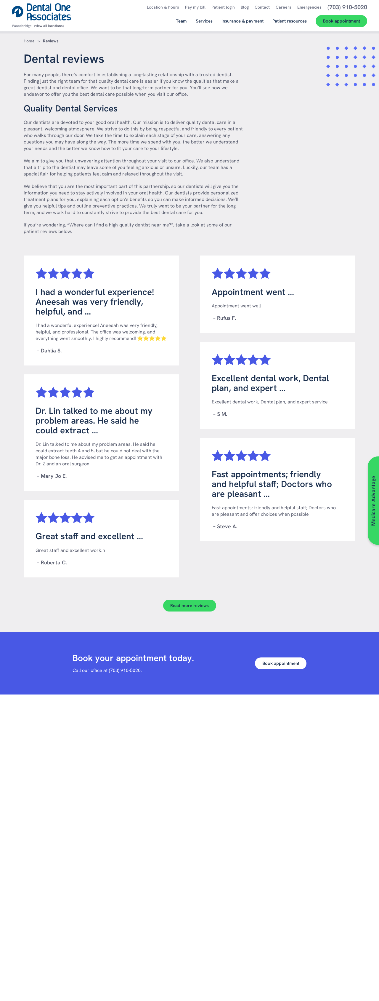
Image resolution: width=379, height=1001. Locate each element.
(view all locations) (49, 25)
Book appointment (280, 663)
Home (29, 41)
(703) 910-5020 (125, 670)
